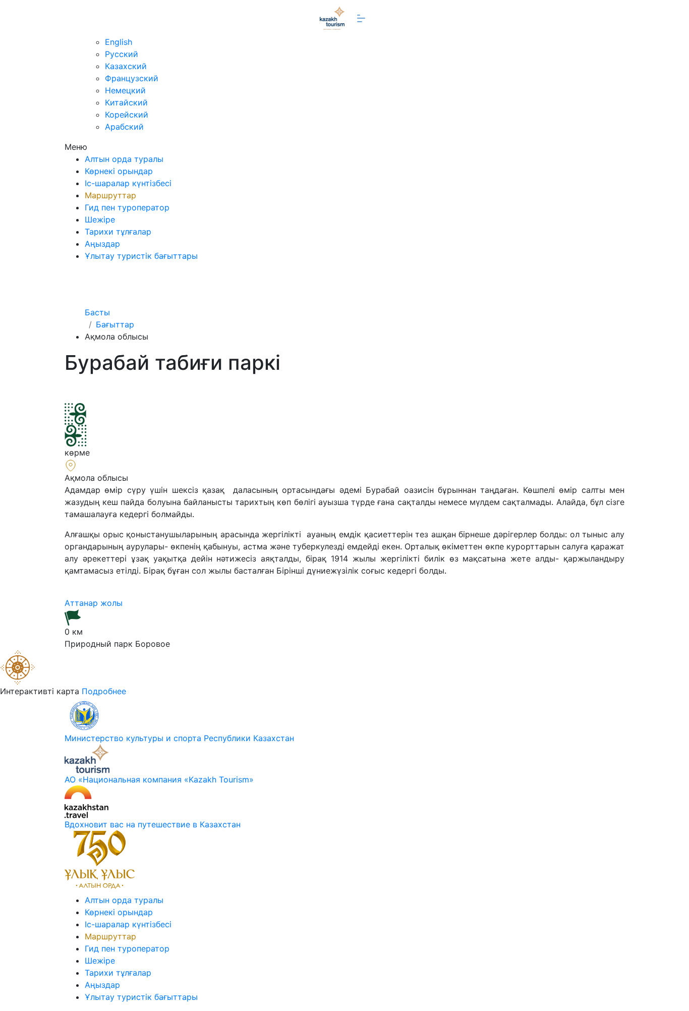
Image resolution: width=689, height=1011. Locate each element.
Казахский (126, 66)
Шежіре (100, 219)
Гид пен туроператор (127, 207)
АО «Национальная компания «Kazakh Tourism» (159, 779)
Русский (121, 54)
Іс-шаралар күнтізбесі (128, 183)
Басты (97, 312)
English (118, 42)
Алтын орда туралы (124, 159)
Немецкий (125, 90)
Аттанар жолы (95, 603)
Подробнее (104, 691)
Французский (131, 78)
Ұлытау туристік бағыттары (141, 256)
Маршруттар (110, 195)
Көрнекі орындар (119, 171)
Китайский (126, 102)
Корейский (126, 114)
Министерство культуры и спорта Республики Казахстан (179, 738)
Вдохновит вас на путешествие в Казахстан (153, 824)
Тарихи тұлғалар (118, 232)
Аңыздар (102, 244)
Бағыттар (115, 324)
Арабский (124, 127)
